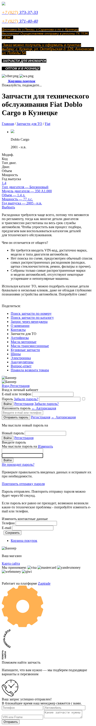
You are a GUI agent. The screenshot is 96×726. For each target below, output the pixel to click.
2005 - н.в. (22, 203)
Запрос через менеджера (29, 322)
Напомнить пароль (29, 408)
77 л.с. (17, 199)
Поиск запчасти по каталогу (32, 317)
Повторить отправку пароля (23, 484)
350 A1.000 (27, 191)
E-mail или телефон (16, 394)
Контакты (18, 330)
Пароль (20, 399)
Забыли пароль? (26, 399)
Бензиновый (25, 187)
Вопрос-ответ (21, 366)
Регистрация (19, 386)
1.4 (4, 183)
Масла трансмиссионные (30, 346)
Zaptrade (44, 583)
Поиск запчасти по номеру (31, 313)
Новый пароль (13, 433)
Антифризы (20, 338)
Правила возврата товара (30, 370)
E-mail (6, 528)
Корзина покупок (24, 540)
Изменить (45, 446)
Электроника (21, 358)
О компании (20, 326)
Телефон (8, 523)
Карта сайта (11, 563)
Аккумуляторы (22, 362)
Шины (16, 354)
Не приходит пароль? (18, 464)
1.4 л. (13, 195)
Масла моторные (23, 342)
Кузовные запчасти (25, 350)
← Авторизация (43, 408)
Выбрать (8, 207)
